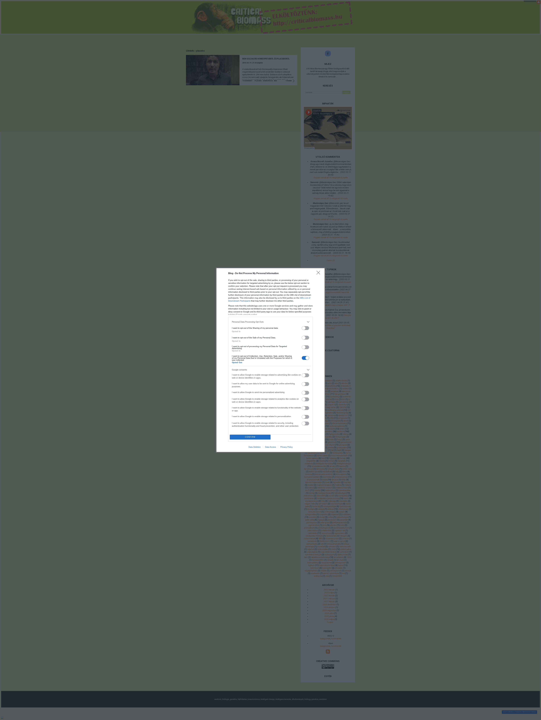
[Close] (319, 273)
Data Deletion (255, 447)
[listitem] (270, 321)
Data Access (270, 447)
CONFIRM (250, 437)
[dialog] (270, 360)
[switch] (305, 328)
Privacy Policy (286, 447)
